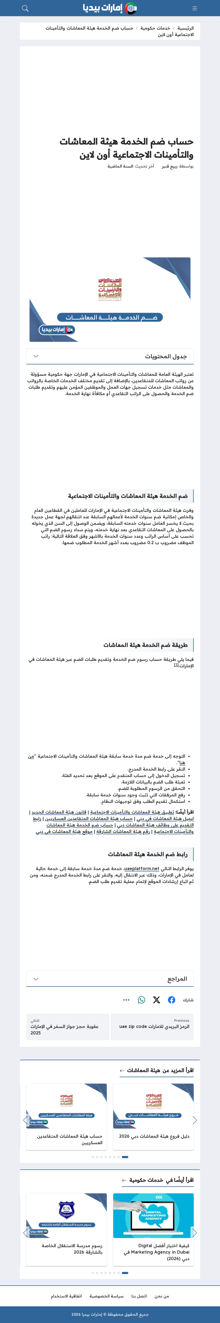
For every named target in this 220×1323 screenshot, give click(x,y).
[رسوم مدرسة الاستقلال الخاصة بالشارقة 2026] (66, 1229)
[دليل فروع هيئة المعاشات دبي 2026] (153, 1117)
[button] (125, 1157)
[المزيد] (126, 1000)
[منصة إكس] (156, 1000)
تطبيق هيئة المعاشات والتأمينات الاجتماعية (132, 812)
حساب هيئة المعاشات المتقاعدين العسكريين (89, 818)
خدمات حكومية (155, 28)
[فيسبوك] (171, 1000)
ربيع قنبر (170, 166)
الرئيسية (185, 28)
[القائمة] (194, 8)
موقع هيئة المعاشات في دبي (64, 831)
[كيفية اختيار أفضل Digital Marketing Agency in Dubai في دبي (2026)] (153, 1229)
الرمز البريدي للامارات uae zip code (154, 1026)
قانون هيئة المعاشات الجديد (59, 812)
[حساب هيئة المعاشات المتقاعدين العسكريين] (66, 1117)
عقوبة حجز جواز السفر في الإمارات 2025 (64, 1029)
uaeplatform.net (141, 868)
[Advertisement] (110, 90)
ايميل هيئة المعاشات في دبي (165, 818)
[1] (176, 664)
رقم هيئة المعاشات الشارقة (123, 831)
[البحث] (25, 8)
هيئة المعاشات (143, 1070)
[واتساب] (141, 1000)
